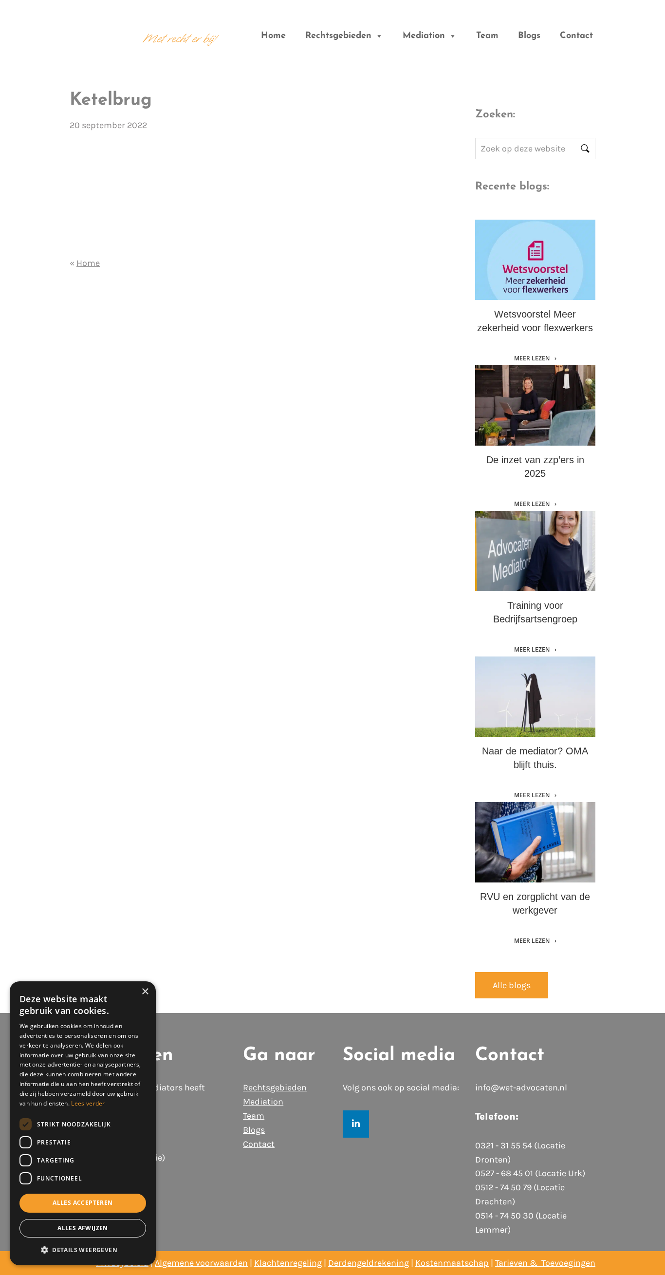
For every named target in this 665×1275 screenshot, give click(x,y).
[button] (82, 1250)
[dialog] (83, 1123)
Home (273, 36)
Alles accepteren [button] (82, 1203)
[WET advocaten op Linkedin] (356, 1124)
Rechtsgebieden (338, 36)
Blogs (529, 36)
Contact (576, 36)
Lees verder (88, 1103)
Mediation (424, 36)
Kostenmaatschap (452, 1262)
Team (487, 36)
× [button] (144, 991)
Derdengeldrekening (368, 1262)
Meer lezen (532, 358)
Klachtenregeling (288, 1262)
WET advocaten (99, 30)
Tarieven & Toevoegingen (545, 1262)
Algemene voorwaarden (201, 1262)
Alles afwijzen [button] (82, 1228)
